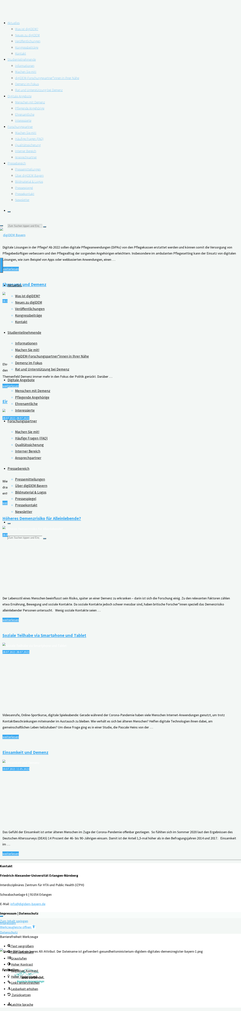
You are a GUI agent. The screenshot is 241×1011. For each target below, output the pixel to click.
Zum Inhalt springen (14, 921)
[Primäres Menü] (1, 265)
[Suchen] (9, 211)
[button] (17, 927)
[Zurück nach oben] (1, 916)
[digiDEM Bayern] (12, 235)
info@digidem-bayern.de (27, 904)
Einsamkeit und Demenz (25, 752)
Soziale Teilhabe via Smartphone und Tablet (44, 635)
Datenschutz (9, 932)
